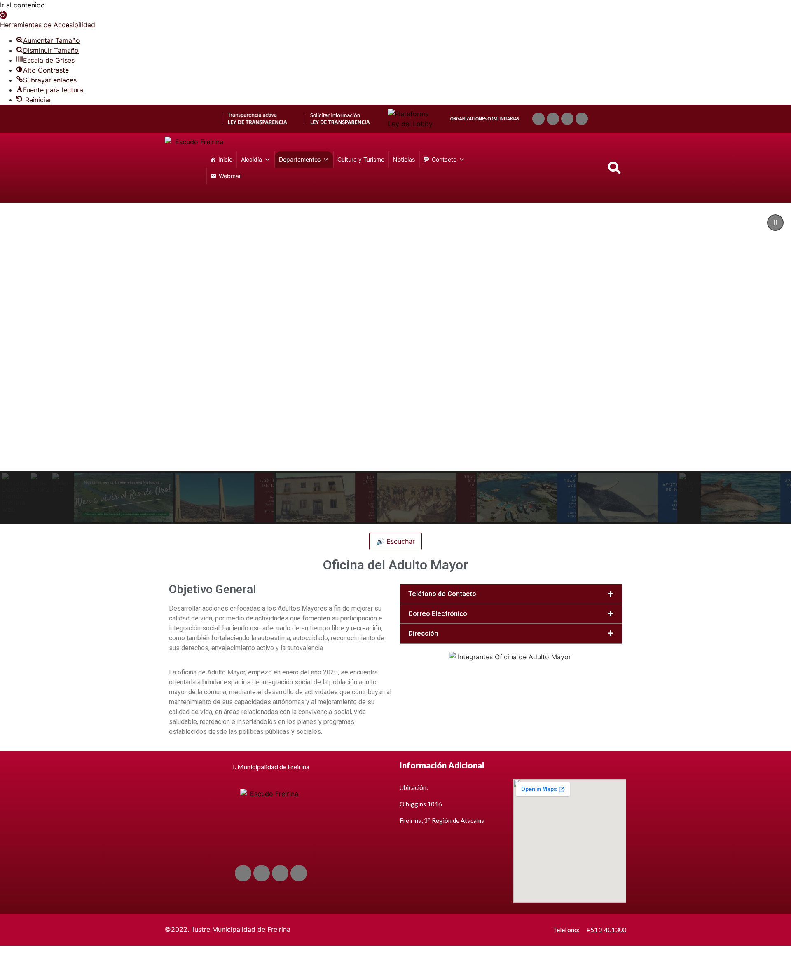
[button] (3, 15)
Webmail (230, 175)
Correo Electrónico (437, 614)
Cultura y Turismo (360, 159)
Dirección (423, 633)
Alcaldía (251, 159)
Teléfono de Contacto (442, 594)
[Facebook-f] (538, 119)
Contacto (444, 159)
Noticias (404, 159)
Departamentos (300, 159)
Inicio (225, 159)
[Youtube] (567, 119)
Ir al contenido (22, 5)
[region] (395, 365)
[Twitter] (553, 119)
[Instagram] (582, 119)
